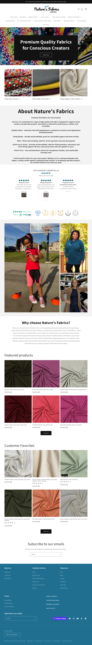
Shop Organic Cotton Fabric (70, 99)
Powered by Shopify (21, 640)
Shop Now (46, 55)
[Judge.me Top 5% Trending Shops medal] (75, 213)
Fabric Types (63, 588)
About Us (7, 572)
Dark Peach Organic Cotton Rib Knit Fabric (43, 519)
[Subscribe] (60, 554)
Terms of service (47, 640)
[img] (46, 173)
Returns (34, 588)
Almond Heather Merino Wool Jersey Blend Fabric (73, 389)
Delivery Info (36, 575)
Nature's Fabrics (12, 640)
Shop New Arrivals (11, 99)
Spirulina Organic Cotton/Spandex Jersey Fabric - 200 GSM (17, 519)
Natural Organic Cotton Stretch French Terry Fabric (73, 519)
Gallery (62, 578)
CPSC (33, 572)
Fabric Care (35, 581)
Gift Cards (63, 585)
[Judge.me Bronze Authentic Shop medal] (60, 213)
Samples (62, 581)
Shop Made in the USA (40, 99)
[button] (79, 9)
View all (46, 433)
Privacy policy (38, 640)
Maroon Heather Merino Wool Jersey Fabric (15, 425)
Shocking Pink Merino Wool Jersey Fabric (71, 425)
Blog (61, 575)
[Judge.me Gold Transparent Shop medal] (45, 213)
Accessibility (8, 600)
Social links (7, 578)
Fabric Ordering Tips (38, 578)
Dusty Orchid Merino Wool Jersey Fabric (42, 389)
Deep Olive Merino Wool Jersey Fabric (14, 389)
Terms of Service (9, 606)
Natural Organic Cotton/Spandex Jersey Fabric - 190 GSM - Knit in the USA (45, 480)
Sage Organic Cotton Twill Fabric (69, 479)
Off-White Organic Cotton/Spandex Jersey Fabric (17, 479)
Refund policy (30, 640)
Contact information (67, 640)
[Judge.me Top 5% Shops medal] (68, 213)
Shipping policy (57, 640)
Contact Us (7, 575)
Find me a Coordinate (38, 585)
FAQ (61, 572)
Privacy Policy (8, 603)
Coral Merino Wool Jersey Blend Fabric (42, 425)
